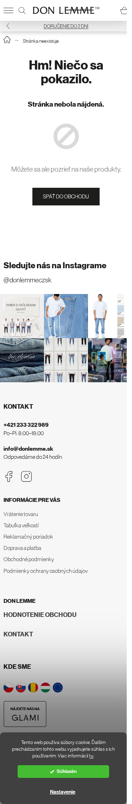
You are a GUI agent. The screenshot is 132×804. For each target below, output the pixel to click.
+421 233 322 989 (26, 424)
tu (91, 755)
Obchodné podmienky (29, 559)
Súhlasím (67, 771)
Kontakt (18, 634)
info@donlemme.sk (28, 448)
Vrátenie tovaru (21, 514)
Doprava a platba (22, 548)
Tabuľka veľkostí (21, 525)
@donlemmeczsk (27, 280)
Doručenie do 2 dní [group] (66, 26)
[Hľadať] (22, 10)
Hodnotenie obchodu (40, 615)
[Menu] (8, 11)
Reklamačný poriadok (28, 536)
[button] (8, 26)
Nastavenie (62, 792)
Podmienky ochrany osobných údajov (46, 571)
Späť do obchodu (66, 196)
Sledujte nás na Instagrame (55, 265)
